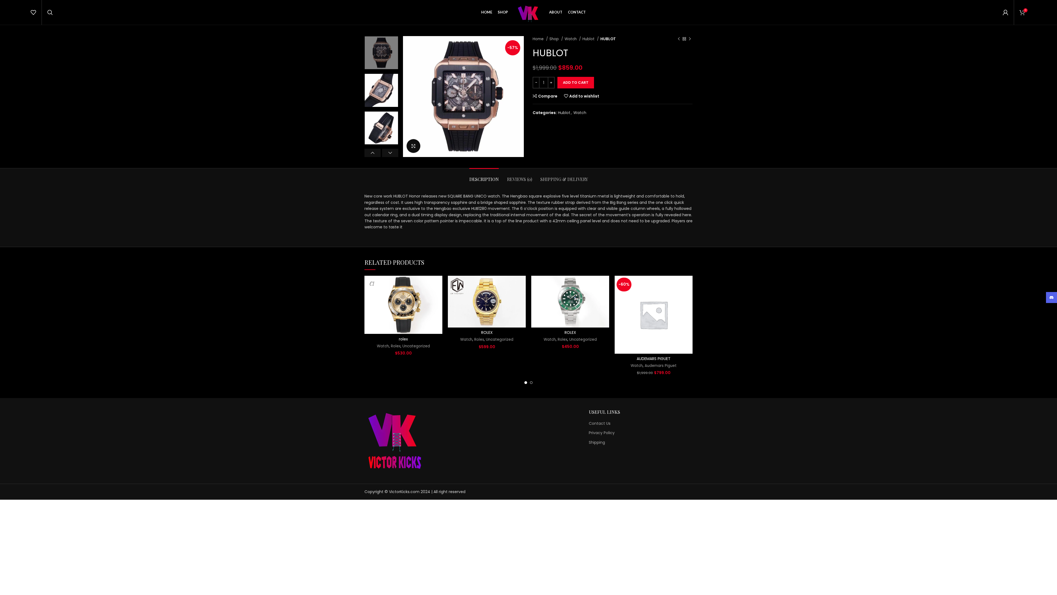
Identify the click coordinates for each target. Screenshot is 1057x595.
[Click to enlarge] (413, 146)
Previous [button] (372, 153)
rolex (403, 339)
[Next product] (690, 39)
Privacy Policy (602, 433)
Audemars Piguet (661, 365)
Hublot (589, 39)
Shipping (597, 442)
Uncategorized (416, 346)
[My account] (1005, 12)
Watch (571, 39)
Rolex (396, 346)
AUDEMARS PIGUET (654, 358)
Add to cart (576, 82)
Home (539, 39)
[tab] (484, 176)
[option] (381, 52)
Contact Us (600, 423)
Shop (554, 39)
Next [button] (390, 153)
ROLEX (487, 332)
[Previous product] (679, 39)
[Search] (50, 12)
